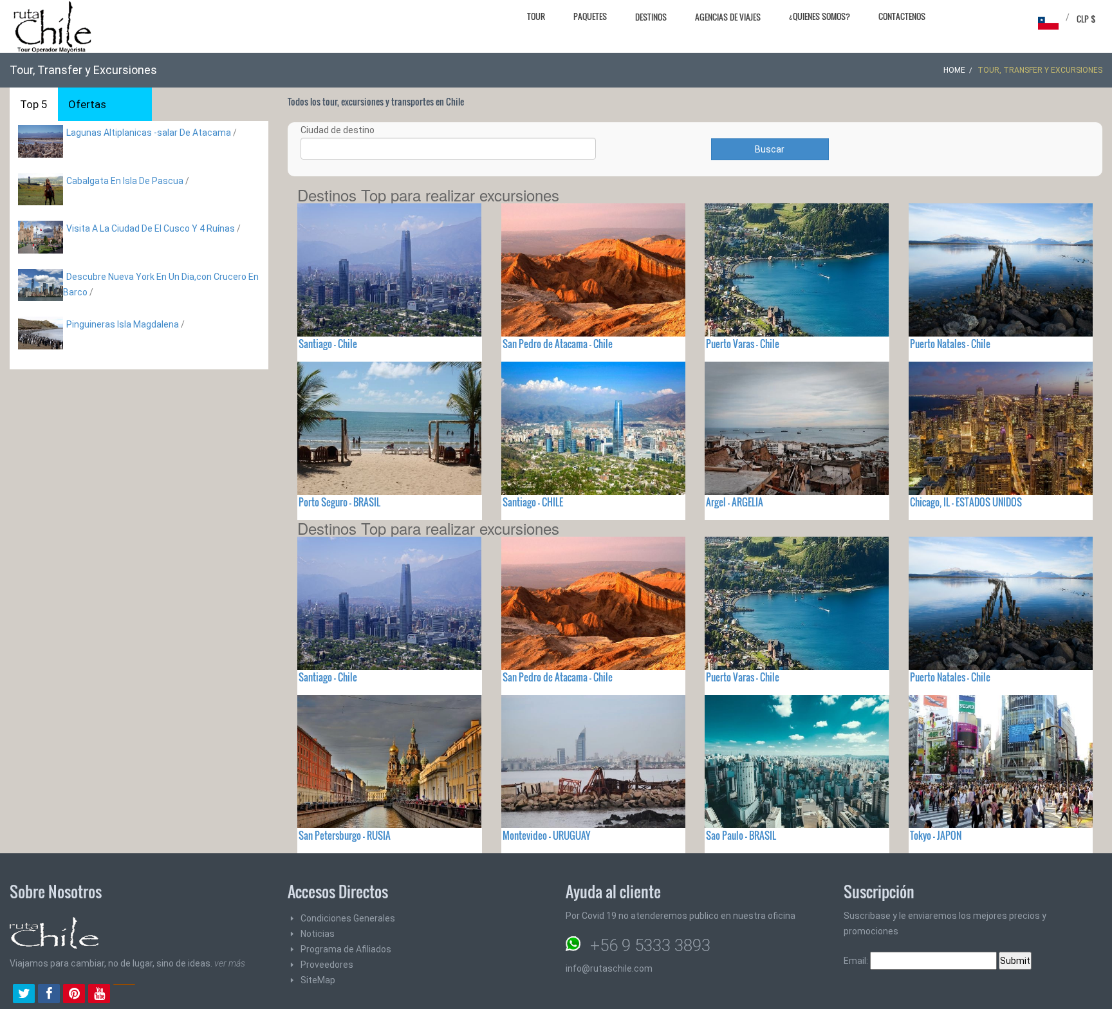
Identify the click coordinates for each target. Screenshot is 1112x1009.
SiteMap (318, 980)
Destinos (651, 16)
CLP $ (1086, 18)
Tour (536, 16)
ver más (229, 963)
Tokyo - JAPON (935, 835)
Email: (857, 961)
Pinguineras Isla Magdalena (122, 324)
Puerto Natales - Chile (950, 344)
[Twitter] (24, 995)
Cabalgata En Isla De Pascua (124, 181)
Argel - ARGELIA (734, 502)
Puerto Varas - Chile (742, 344)
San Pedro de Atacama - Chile (558, 344)
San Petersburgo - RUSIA (345, 835)
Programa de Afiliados (346, 949)
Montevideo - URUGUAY (546, 835)
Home (954, 70)
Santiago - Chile (328, 344)
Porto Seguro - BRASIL (339, 502)
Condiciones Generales (348, 918)
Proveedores (327, 964)
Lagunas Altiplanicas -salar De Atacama (149, 132)
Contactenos (901, 16)
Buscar (769, 149)
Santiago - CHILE (533, 502)
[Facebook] (49, 995)
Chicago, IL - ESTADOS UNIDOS (966, 502)
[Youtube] (99, 995)
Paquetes (590, 16)
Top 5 (34, 104)
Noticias (318, 934)
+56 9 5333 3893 (650, 945)
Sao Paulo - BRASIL (741, 835)
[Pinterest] (74, 995)
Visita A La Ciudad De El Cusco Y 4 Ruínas (150, 228)
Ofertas (87, 104)
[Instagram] (124, 995)
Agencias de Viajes (728, 16)
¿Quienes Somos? (819, 16)
